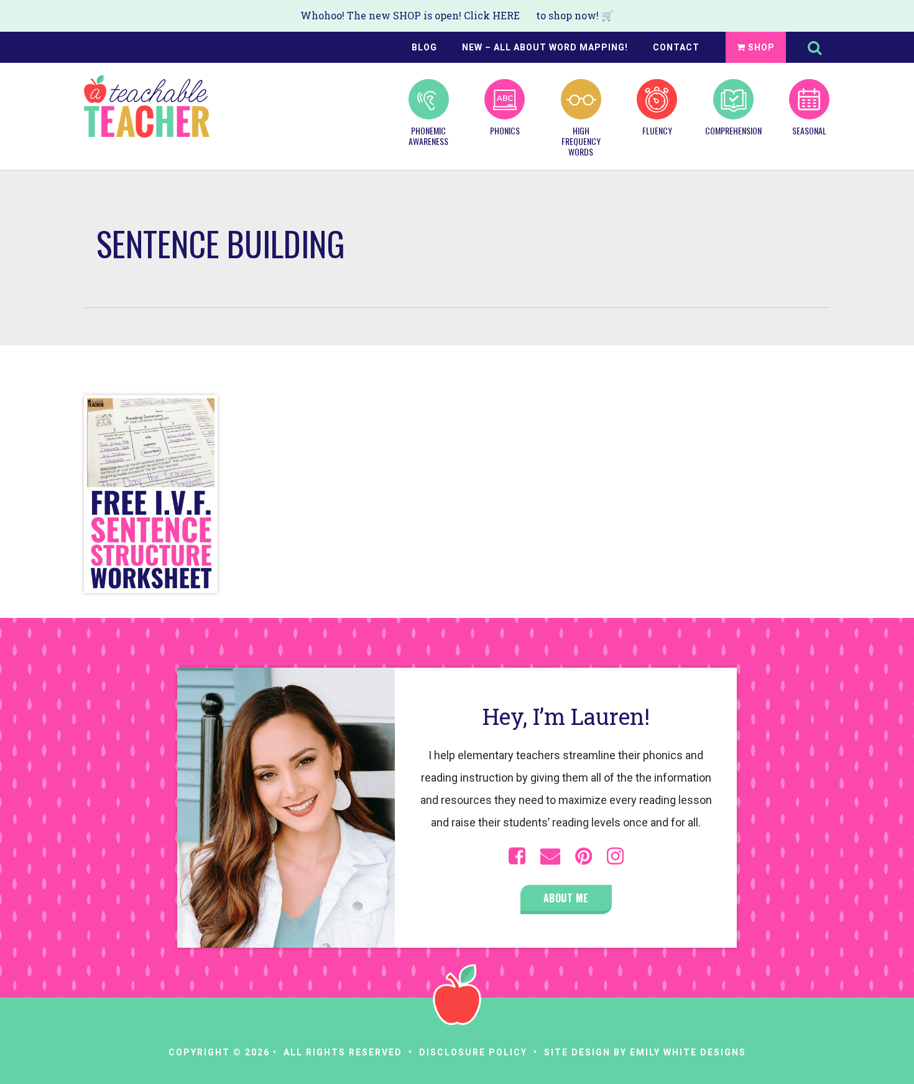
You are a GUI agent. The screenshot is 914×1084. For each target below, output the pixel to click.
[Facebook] (517, 856)
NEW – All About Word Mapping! (545, 47)
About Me (566, 897)
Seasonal (809, 130)
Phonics (505, 130)
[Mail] (550, 856)
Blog (424, 47)
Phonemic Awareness (428, 135)
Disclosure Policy (473, 1052)
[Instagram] (615, 856)
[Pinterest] (583, 856)
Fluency (657, 130)
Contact (676, 47)
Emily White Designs (688, 1052)
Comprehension (733, 130)
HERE (506, 15)
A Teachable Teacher (147, 106)
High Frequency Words (581, 140)
